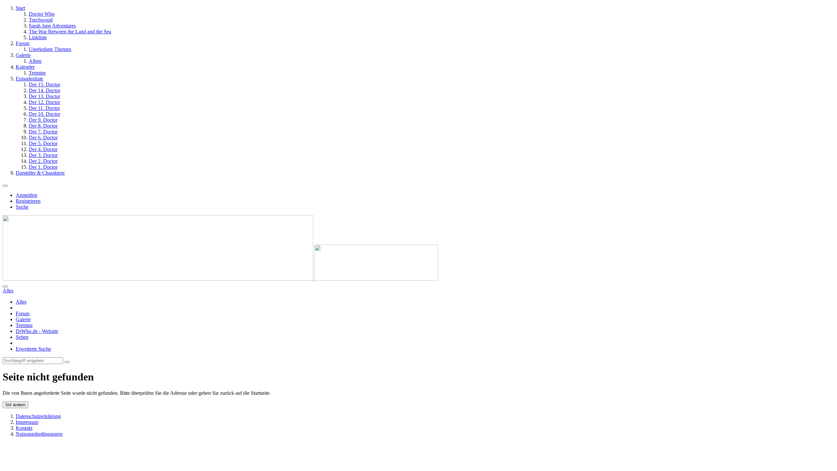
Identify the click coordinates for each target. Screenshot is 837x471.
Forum (22, 313)
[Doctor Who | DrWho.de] (220, 279)
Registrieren (28, 201)
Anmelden (26, 195)
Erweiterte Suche (33, 349)
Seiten (22, 337)
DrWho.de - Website (37, 331)
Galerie (23, 319)
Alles (21, 302)
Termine (24, 325)
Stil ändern (15, 404)
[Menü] (5, 186)
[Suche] (5, 287)
